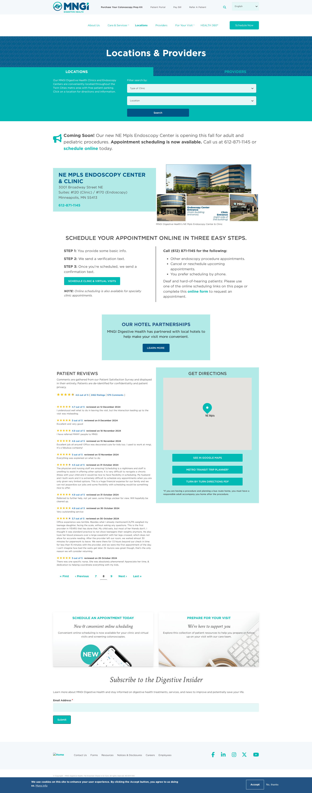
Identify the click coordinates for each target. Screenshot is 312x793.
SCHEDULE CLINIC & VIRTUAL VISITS (92, 281)
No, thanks (272, 784)
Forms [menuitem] (94, 755)
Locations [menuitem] (141, 25)
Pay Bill (177, 7)
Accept (255, 784)
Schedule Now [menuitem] (244, 25)
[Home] (71, 7)
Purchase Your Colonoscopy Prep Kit (121, 7)
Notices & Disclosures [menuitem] (129, 755)
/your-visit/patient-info (209, 639)
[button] (207, 408)
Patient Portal (157, 7)
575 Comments (115, 395)
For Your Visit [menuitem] (185, 26)
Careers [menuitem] (150, 755)
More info (41, 785)
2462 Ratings (98, 395)
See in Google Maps (207, 457)
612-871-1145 (69, 205)
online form (198, 291)
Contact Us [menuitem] (80, 755)
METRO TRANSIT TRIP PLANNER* (207, 469)
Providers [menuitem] (161, 25)
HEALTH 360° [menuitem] (209, 25)
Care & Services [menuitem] (119, 26)
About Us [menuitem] (94, 25)
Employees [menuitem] (165, 755)
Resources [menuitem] (107, 755)
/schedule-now (103, 639)
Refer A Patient (197, 7)
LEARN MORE (156, 348)
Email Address (62, 700)
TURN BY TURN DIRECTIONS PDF (207, 481)
